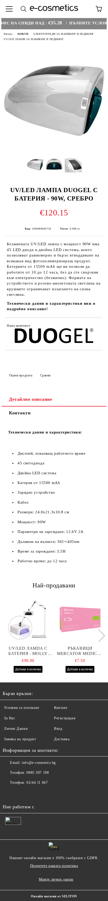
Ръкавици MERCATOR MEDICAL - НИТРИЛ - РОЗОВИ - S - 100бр (80, 651)
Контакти (19, 412)
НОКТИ (23, 33)
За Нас (9, 718)
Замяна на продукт (20, 739)
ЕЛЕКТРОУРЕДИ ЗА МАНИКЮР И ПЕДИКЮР (64, 33)
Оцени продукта (20, 375)
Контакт (61, 708)
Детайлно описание (30, 399)
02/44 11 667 (37, 783)
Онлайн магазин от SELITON (54, 896)
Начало (8, 33)
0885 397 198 (37, 773)
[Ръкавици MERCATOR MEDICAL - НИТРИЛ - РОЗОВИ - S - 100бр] (80, 619)
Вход (58, 729)
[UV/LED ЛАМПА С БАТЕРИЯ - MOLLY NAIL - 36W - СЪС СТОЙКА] (28, 619)
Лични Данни (16, 729)
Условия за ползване (21, 708)
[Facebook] (9, 793)
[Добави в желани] (95, 326)
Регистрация (64, 718)
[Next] (98, 635)
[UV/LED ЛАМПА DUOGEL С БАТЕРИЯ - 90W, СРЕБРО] (54, 147)
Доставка (61, 739)
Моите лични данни (56, 879)
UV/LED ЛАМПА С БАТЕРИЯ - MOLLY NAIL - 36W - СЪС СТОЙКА (27, 651)
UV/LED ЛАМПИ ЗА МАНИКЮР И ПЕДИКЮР (33, 39)
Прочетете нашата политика (54, 866)
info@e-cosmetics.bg (39, 763)
